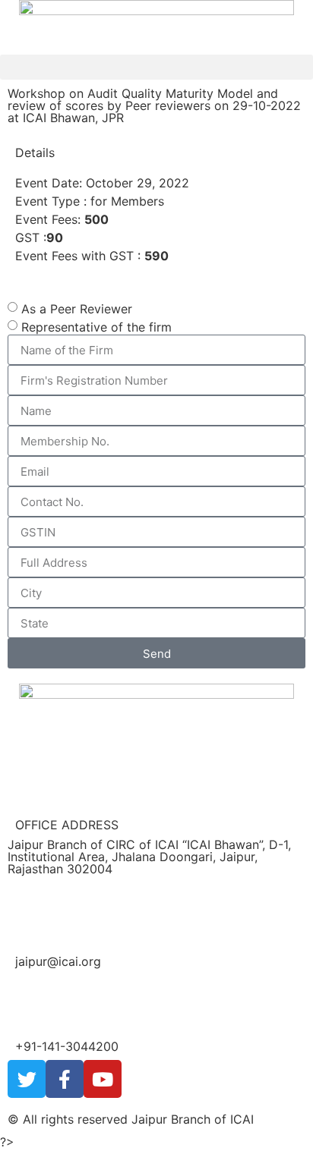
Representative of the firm (96, 327)
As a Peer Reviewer (76, 308)
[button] (156, 67)
